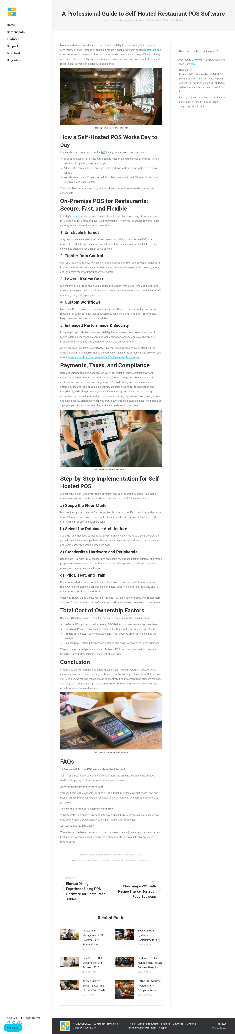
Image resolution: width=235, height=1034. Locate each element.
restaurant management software (105, 854)
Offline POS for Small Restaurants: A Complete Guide (150, 985)
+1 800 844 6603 (32, 1018)
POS (103, 152)
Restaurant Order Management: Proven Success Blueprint (150, 963)
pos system (118, 860)
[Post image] (69, 934)
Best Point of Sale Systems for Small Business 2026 (93, 963)
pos (159, 49)
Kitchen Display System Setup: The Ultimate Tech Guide (94, 985)
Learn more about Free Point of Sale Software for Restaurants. (104, 357)
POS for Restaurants (88, 860)
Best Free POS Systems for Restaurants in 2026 (149, 935)
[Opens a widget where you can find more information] (12, 1028)
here (193, 64)
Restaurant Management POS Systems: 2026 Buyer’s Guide (93, 937)
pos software (105, 860)
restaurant (150, 49)
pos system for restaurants (137, 860)
